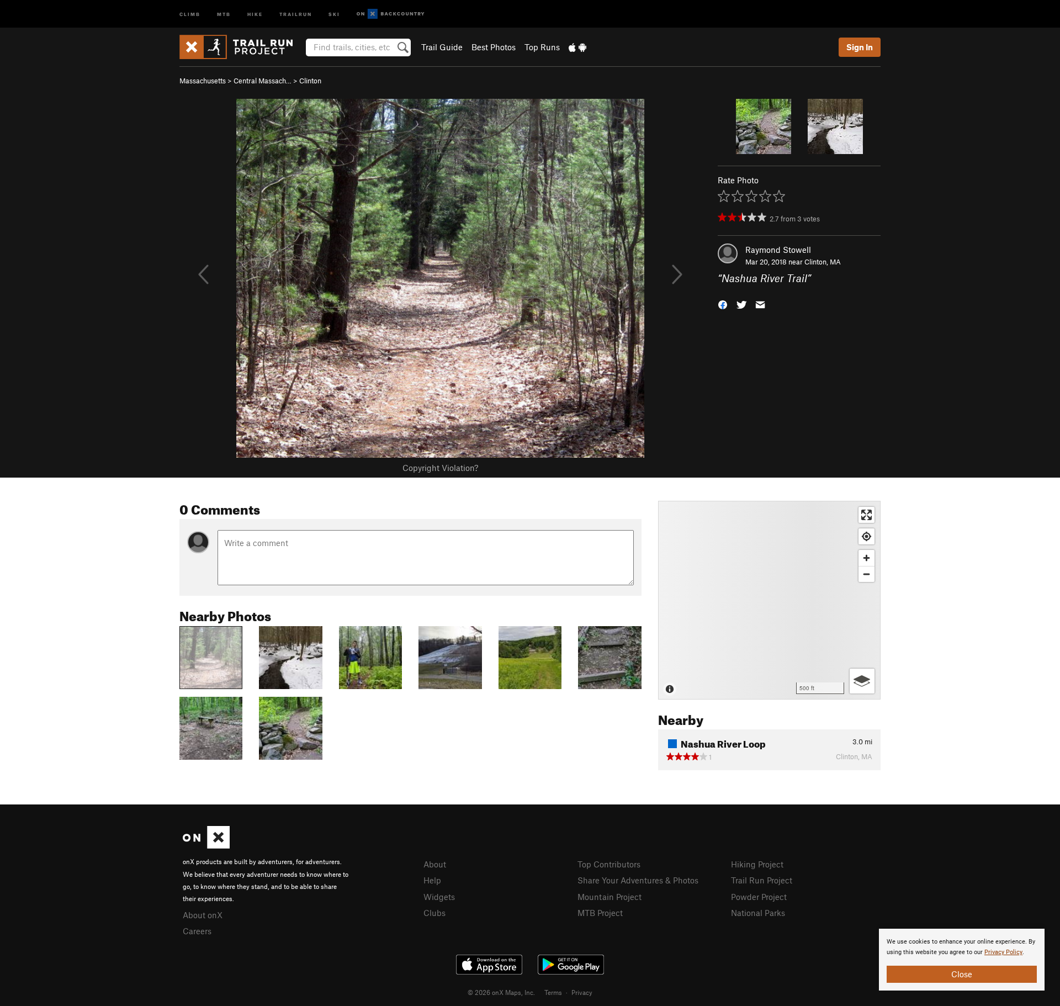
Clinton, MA (822, 261)
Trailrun (295, 13)
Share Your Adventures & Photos (637, 880)
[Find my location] (866, 536)
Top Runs (542, 47)
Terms (553, 992)
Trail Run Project (761, 880)
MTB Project (600, 913)
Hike (255, 13)
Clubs (434, 913)
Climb (189, 13)
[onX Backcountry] (390, 14)
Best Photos (493, 47)
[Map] (769, 600)
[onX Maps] (206, 845)
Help (432, 880)
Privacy (581, 992)
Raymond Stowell (778, 250)
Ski (334, 13)
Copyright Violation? (440, 468)
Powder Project (759, 897)
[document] (962, 959)
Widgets (439, 897)
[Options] (862, 681)
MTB (224, 13)
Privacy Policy (1003, 952)
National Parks (758, 913)
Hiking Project (757, 864)
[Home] (241, 47)
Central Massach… (263, 80)
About (434, 864)
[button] (723, 304)
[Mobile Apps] (577, 47)
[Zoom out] (866, 574)
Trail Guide (442, 47)
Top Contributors (608, 864)
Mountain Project (609, 897)
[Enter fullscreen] (866, 515)
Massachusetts (202, 80)
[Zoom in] (866, 558)
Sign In (859, 47)
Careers (197, 931)
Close (961, 974)
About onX (202, 915)
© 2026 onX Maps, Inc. (501, 992)
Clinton (310, 80)
